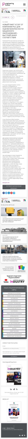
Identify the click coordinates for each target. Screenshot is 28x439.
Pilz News (5, 22)
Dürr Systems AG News (7, 254)
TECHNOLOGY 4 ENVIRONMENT (14, 333)
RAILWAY (14, 328)
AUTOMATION (14, 298)
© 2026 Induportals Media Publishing (13, 429)
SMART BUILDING (14, 331)
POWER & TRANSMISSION (14, 326)
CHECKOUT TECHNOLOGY (14, 303)
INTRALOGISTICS (14, 316)
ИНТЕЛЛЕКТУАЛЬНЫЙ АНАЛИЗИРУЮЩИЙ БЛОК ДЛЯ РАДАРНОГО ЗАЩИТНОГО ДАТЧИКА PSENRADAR (13, 220)
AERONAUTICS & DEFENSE (14, 293)
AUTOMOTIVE (14, 301)
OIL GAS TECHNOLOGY (14, 323)
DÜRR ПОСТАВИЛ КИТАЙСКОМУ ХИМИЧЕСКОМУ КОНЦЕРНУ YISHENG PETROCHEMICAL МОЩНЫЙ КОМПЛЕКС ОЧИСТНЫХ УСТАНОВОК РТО (12, 258)
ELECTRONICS (14, 311)
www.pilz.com (6, 182)
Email (4, 346)
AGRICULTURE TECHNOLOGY (14, 296)
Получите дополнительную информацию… (14, 187)
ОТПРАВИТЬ (14, 356)
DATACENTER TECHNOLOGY (14, 308)
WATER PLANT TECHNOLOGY (14, 336)
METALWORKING (14, 321)
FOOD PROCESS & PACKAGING (14, 313)
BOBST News (5, 235)
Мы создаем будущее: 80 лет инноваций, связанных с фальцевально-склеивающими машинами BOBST (12, 239)
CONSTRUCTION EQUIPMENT (14, 306)
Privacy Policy (10, 428)
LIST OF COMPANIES (7, 431)
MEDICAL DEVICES (14, 318)
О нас (4, 428)
